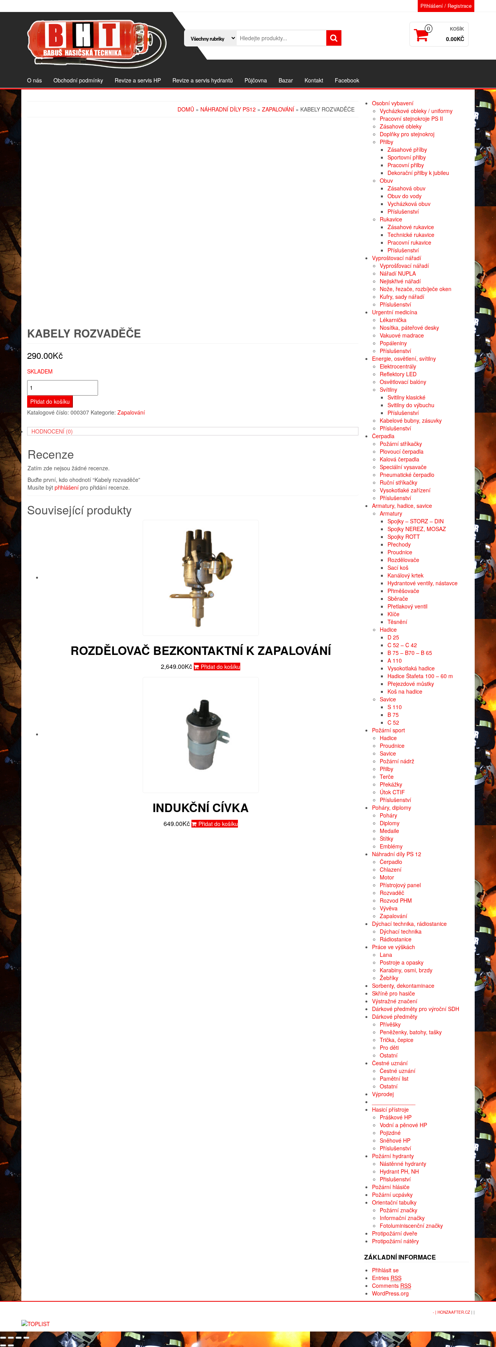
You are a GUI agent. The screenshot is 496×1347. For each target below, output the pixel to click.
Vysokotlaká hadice (411, 668)
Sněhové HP (395, 1140)
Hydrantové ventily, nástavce (423, 583)
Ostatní (389, 1055)
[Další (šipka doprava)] (11, 1345)
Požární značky (398, 1210)
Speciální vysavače (403, 467)
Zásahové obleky (401, 126)
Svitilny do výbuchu (411, 405)
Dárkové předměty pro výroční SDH (415, 1009)
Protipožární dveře (394, 1233)
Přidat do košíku (50, 401)
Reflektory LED (398, 374)
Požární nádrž (397, 761)
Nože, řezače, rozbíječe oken (415, 289)
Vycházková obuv (409, 203)
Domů (185, 109)
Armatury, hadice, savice (402, 505)
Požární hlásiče (391, 1187)
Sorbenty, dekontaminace (403, 985)
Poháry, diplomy (391, 807)
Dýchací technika (401, 931)
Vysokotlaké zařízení (405, 490)
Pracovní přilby (406, 165)
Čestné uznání (390, 1063)
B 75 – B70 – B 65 (410, 652)
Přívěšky (390, 1024)
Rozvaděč (392, 892)
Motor (387, 877)
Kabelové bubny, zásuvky (411, 420)
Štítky (386, 838)
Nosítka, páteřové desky (409, 327)
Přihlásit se (385, 1270)
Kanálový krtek (406, 575)
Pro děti (389, 1047)
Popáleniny (393, 343)
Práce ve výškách (393, 947)
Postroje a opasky (402, 962)
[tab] (192, 431)
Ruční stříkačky (398, 482)
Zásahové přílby (407, 149)
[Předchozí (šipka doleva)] (3, 1345)
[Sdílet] (11, 1338)
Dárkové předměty (394, 1016)
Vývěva (389, 908)
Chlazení (390, 869)
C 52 (393, 722)
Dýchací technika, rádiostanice (409, 923)
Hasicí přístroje (390, 1109)
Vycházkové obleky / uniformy (416, 111)
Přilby (386, 142)
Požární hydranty (393, 1156)
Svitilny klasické (406, 397)
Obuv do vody (405, 196)
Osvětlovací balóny (403, 382)
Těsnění (397, 622)
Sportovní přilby (407, 157)
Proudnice (400, 552)
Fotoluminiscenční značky (411, 1225)
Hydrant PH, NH (399, 1171)
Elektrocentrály (398, 366)
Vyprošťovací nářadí (404, 265)
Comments (391, 1285)
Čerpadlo (391, 861)
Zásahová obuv (406, 188)
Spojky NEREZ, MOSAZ (417, 529)
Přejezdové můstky (411, 683)
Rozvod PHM (396, 900)
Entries (386, 1278)
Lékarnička (393, 320)
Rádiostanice (396, 939)
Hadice (388, 629)
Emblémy (391, 846)
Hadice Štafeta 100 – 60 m (420, 676)
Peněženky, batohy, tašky (411, 1032)
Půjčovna (256, 80)
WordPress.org (390, 1293)
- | (435, 1312)
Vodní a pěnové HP (403, 1125)
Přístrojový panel (400, 885)
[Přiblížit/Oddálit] (26, 1338)
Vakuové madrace (402, 335)
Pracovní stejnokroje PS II (411, 118)
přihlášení (67, 487)
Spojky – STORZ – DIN (416, 521)
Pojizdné (390, 1132)
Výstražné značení (394, 1001)
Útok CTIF (392, 792)
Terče (387, 776)
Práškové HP (396, 1117)
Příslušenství (403, 211)
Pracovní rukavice (409, 242)
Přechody (399, 544)
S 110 (395, 707)
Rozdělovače (403, 560)
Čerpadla (383, 436)
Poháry (388, 815)
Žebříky (389, 978)
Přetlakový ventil (407, 606)
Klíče (394, 614)
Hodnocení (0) (52, 431)
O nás (34, 80)
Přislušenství (395, 1179)
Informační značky (402, 1218)
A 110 (395, 660)
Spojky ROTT (404, 536)
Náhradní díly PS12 (228, 109)
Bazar (286, 80)
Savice (388, 699)
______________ (393, 1101)
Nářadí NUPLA (398, 273)
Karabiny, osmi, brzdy (406, 970)
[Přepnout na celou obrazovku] (19, 1338)
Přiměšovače (403, 591)
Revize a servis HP (138, 80)
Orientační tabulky (394, 1202)
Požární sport (388, 730)
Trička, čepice (396, 1040)
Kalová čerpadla (399, 459)
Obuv (386, 180)
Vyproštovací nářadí (396, 258)
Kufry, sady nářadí (402, 296)
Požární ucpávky (392, 1194)
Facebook (347, 80)
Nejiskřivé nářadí (400, 281)
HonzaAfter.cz (453, 1312)
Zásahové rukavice (411, 227)
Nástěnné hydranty (403, 1163)
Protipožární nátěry (395, 1241)
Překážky (391, 784)
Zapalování (278, 109)
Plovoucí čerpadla (402, 451)
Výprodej (383, 1094)
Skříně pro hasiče (393, 993)
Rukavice (391, 219)
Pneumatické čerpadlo (407, 474)
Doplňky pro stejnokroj (407, 134)
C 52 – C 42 (402, 645)
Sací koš (398, 567)
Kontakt (314, 80)
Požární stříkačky (401, 443)
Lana (386, 954)
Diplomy (390, 823)
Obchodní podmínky (78, 80)
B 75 (393, 714)
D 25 (393, 637)
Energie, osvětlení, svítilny (404, 358)
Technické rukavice (411, 234)
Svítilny (388, 389)
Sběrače (398, 598)
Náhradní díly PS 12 (396, 854)
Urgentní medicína (394, 312)
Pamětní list (394, 1078)
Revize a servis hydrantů (202, 80)
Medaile (389, 831)
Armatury (391, 513)
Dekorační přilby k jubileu (418, 173)
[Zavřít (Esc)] (3, 1338)
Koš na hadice (405, 691)
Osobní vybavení (392, 103)
